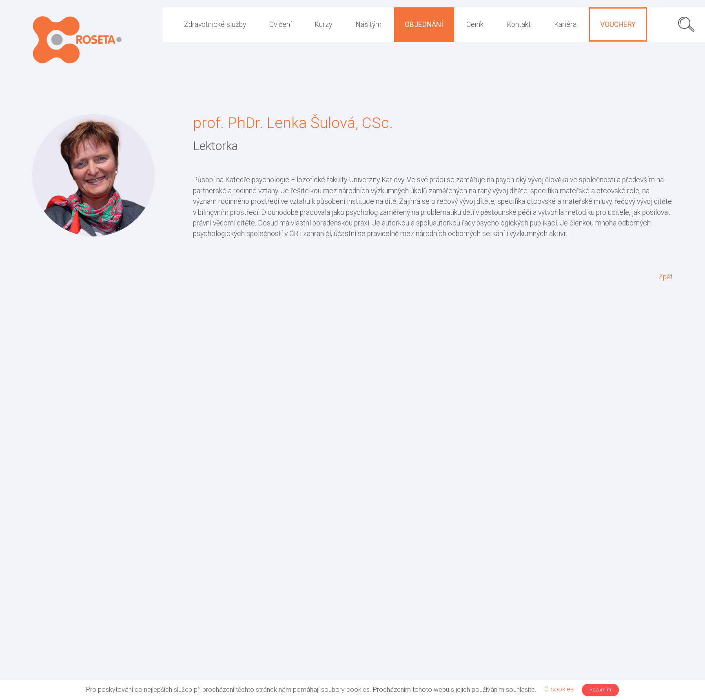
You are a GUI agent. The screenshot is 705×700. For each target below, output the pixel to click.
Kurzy (323, 24)
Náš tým (368, 24)
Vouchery (618, 24)
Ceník (474, 24)
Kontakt (519, 24)
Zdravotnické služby (215, 24)
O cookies (559, 689)
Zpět (665, 277)
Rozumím (600, 690)
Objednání (424, 24)
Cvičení (280, 24)
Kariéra (565, 24)
